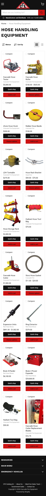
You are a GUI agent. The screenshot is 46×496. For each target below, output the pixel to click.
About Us (19, 484)
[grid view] (36, 44)
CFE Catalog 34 (8, 484)
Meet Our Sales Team (32, 484)
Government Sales (18, 487)
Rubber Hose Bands (34, 126)
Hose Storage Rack (11, 229)
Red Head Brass (8, 327)
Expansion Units (9, 324)
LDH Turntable (9, 173)
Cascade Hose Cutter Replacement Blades (34, 428)
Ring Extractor (31, 324)
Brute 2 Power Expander (31, 372)
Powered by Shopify (23, 492)
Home (3, 24)
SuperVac (29, 175)
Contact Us (31, 487)
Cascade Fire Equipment (11, 82)
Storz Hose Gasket (33, 275)
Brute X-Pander (9, 371)
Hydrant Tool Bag (10, 420)
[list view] (42, 44)
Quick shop (12, 89)
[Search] (41, 12)
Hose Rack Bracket (33, 173)
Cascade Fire (30, 128)
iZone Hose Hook (10, 126)
